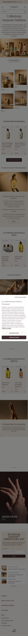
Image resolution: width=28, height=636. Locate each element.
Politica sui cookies (6, 328)
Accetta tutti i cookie (14, 337)
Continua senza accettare (20, 297)
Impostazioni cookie (14, 333)
